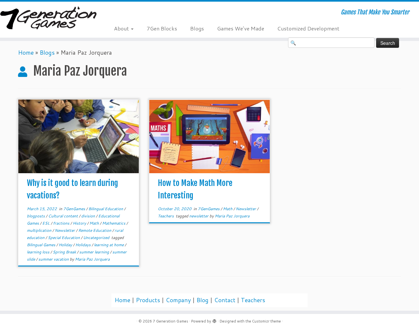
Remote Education (95, 230)
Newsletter (65, 230)
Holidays (83, 245)
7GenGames (74, 208)
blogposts (36, 216)
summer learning (94, 252)
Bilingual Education (106, 208)
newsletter (199, 216)
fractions (61, 223)
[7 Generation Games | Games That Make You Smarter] (48, 18)
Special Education (64, 237)
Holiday (66, 245)
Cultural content (63, 216)
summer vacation (54, 259)
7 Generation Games (170, 321)
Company (178, 300)
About (122, 28)
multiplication (39, 230)
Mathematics (114, 223)
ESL (46, 223)
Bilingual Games (41, 245)
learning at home (109, 245)
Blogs (197, 28)
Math (94, 223)
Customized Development (308, 28)
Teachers (166, 216)
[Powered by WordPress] (214, 320)
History (80, 223)
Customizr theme (266, 321)
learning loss (38, 252)
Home (26, 52)
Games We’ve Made (240, 28)
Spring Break (65, 252)
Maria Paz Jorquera (92, 259)
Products (148, 300)
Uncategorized (96, 237)
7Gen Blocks (162, 28)
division (88, 216)
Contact (224, 300)
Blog (202, 300)
